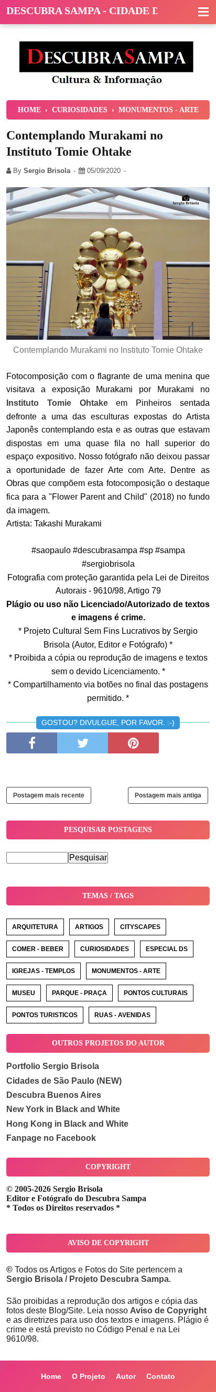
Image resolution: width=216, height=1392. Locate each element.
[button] (203, 12)
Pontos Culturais (156, 993)
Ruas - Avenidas (122, 1015)
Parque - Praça (79, 993)
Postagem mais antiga (168, 795)
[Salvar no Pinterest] (133, 742)
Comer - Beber (37, 949)
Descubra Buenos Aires (53, 1095)
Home (51, 1376)
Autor (126, 1376)
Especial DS (167, 949)
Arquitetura (35, 927)
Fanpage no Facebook (51, 1138)
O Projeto (88, 1376)
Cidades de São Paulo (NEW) (64, 1080)
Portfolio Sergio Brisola (52, 1066)
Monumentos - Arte (126, 971)
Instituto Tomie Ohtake (57, 402)
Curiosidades (104, 949)
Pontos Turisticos (45, 1015)
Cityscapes (140, 927)
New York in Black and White (63, 1109)
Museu (23, 993)
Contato (160, 1376)
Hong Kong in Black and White (67, 1123)
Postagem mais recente (48, 795)
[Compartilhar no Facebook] (31, 742)
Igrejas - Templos (43, 971)
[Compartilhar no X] (82, 742)
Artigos (89, 927)
